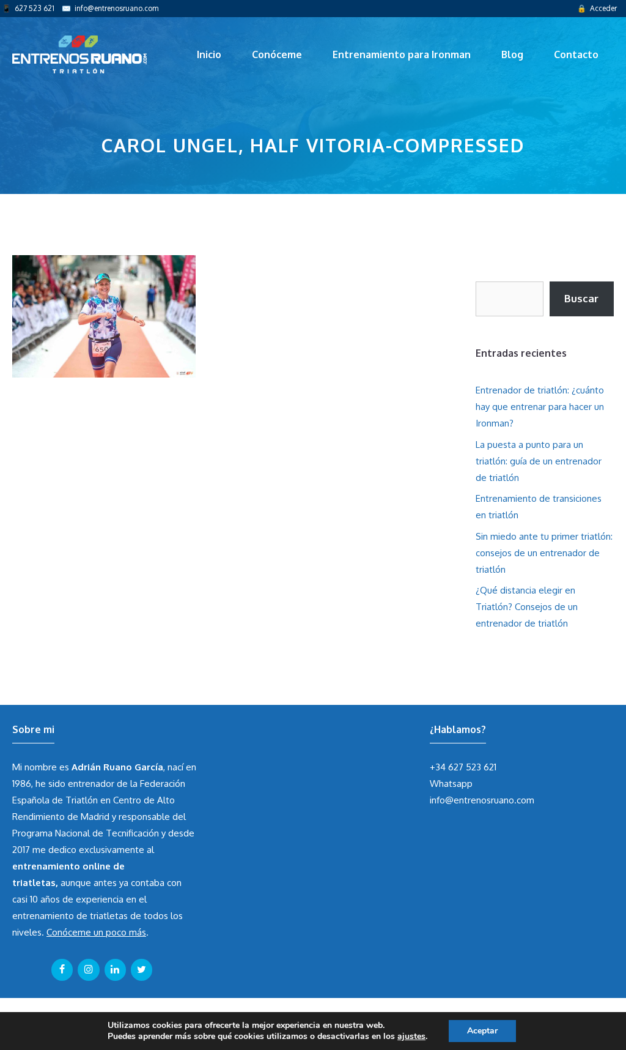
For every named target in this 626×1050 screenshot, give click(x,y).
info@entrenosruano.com (116, 8)
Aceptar (482, 1031)
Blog (512, 54)
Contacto (576, 54)
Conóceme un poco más (96, 932)
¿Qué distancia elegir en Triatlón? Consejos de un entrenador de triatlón (527, 606)
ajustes (411, 1036)
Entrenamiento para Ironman (402, 54)
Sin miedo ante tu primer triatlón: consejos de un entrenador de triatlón (544, 553)
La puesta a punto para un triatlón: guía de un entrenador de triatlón (539, 461)
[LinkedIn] (115, 970)
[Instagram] (88, 970)
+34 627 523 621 (463, 767)
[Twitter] (141, 970)
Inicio (209, 54)
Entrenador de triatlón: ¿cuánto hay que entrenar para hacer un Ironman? (540, 406)
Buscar (581, 298)
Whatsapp (451, 783)
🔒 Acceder (597, 8)
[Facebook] (62, 970)
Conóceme (277, 54)
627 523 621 (34, 8)
